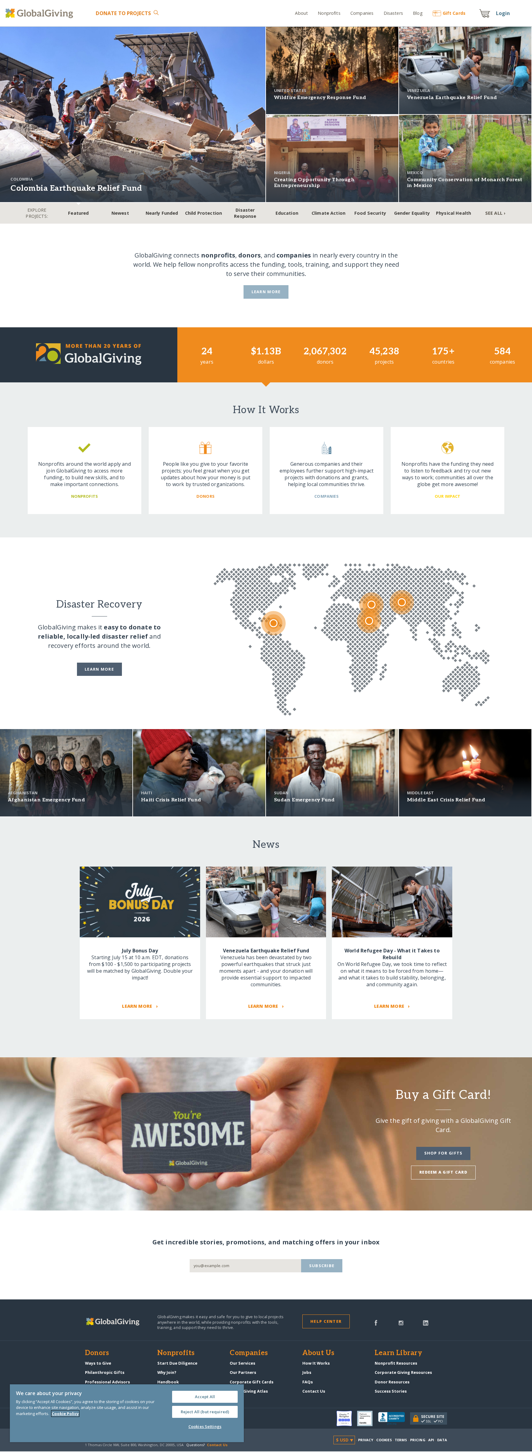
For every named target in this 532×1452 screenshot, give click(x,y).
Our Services (242, 1363)
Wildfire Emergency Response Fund (320, 98)
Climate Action (328, 213)
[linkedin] (425, 1322)
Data (442, 1440)
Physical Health (453, 213)
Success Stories (391, 1391)
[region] (127, 1413)
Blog (418, 13)
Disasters (393, 13)
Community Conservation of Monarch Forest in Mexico (464, 182)
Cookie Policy (65, 1413)
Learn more (99, 669)
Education (287, 213)
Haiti (146, 793)
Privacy (365, 1440)
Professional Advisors (107, 1382)
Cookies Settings (204, 1426)
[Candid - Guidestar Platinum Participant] (367, 1418)
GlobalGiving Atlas (249, 1391)
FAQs (307, 1382)
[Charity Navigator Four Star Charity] (347, 1418)
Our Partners (243, 1372)
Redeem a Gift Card (443, 1172)
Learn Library (398, 1353)
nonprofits (218, 255)
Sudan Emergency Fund (304, 800)
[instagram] (401, 1322)
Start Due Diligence (177, 1363)
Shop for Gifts (443, 1153)
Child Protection (203, 213)
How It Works (316, 1363)
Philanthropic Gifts (104, 1372)
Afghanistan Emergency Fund (46, 800)
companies (293, 255)
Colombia (21, 179)
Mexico (415, 172)
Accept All (205, 1396)
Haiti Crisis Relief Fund (171, 800)
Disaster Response (245, 213)
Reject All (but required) (205, 1411)
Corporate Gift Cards (251, 1382)
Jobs (306, 1372)
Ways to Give (98, 1363)
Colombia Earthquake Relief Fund (76, 188)
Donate (123, 13)
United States (290, 90)
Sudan (281, 793)
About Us (318, 1353)
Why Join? (166, 1372)
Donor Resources (392, 1382)
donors (249, 255)
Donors (97, 1353)
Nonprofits (329, 13)
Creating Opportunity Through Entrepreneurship (314, 182)
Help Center (325, 1321)
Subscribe (322, 1265)
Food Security (370, 213)
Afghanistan (23, 793)
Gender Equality (412, 213)
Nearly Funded (162, 213)
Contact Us (313, 1391)
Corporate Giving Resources (403, 1372)
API (431, 1440)
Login (503, 13)
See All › (495, 213)
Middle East (420, 793)
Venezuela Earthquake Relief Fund (452, 98)
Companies (361, 13)
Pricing (417, 1440)
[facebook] (376, 1322)
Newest (120, 213)
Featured (78, 213)
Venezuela (418, 90)
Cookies (384, 1440)
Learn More (266, 291)
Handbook (168, 1382)
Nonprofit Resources (396, 1363)
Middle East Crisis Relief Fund (446, 800)
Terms (401, 1440)
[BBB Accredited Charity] (394, 1419)
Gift (454, 13)
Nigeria (282, 172)
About (301, 13)
